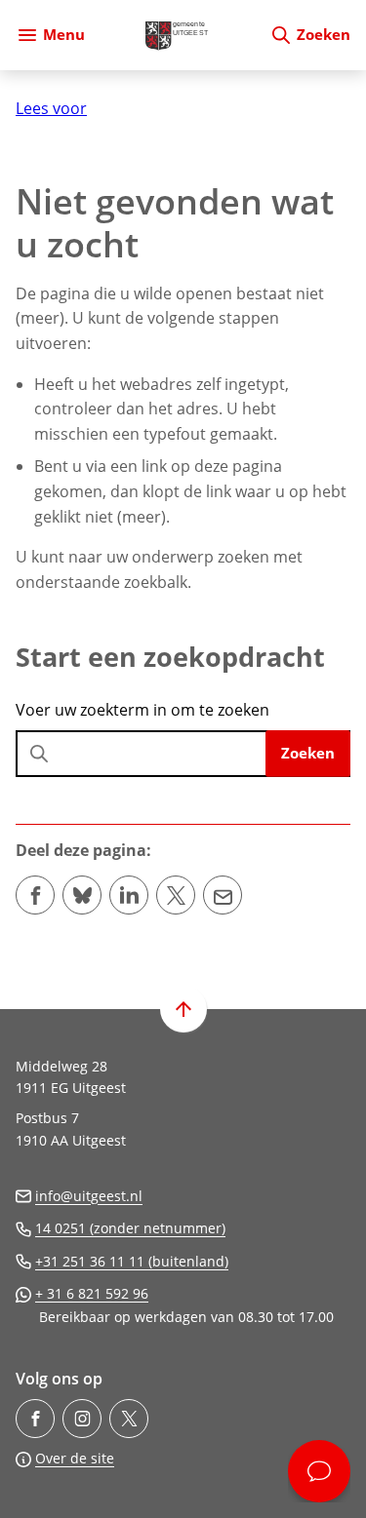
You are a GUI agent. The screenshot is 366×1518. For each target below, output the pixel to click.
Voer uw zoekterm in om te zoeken (142, 709)
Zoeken (308, 752)
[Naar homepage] (177, 35)
